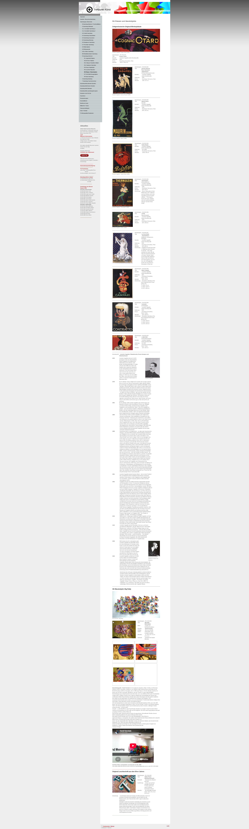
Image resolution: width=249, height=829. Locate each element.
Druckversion (106, 826)
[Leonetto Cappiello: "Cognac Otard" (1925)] (136, 40)
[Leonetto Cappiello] (152, 368)
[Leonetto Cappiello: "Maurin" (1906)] (122, 119)
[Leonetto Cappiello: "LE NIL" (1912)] (122, 219)
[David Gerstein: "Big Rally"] (136, 604)
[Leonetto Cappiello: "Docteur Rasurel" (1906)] (122, 80)
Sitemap (112, 826)
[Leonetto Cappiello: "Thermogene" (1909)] (122, 192)
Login (168, 825)
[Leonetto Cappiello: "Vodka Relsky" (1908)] (122, 158)
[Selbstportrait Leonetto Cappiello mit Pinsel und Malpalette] (154, 548)
